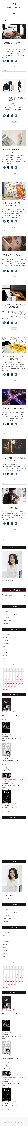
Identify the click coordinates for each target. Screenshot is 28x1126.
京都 (4, 637)
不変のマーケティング (7, 734)
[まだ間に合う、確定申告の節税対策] (14, 345)
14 (8, 679)
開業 (4, 658)
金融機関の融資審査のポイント (14, 150)
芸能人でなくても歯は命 (14, 255)
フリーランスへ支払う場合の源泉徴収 (14, 305)
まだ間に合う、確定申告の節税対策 (14, 357)
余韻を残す (14, 507)
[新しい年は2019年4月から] (14, 397)
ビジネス (5, 634)
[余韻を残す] (14, 496)
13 (5, 679)
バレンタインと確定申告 (9, 620)
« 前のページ (5, 539)
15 (11, 679)
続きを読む (14, 66)
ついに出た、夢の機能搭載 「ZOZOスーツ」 (15, 98)
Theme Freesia (20, 1122)
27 (5, 686)
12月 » (7, 689)
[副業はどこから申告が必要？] (14, 31)
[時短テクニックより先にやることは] (14, 446)
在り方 (4, 640)
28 (8, 686)
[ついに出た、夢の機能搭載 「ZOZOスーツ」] (14, 86)
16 (14, 679)
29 (11, 686)
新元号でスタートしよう (9, 623)
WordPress (16, 1124)
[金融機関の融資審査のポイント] (14, 138)
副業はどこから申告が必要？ (14, 44)
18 (20, 679)
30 (14, 686)
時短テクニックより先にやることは (14, 459)
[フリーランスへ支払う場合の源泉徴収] (14, 293)
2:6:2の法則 (5, 611)
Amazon (4, 718)
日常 (4, 646)
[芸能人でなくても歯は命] (14, 243)
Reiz (14, 3)
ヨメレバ (10, 714)
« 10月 (3, 689)
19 (23, 679)
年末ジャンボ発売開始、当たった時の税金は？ (14, 204)
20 (5, 683)
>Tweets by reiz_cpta (7, 822)
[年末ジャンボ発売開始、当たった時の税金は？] (14, 191)
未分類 (4, 649)
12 (23, 676)
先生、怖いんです (7, 617)
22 (11, 683)
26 (23, 683)
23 (14, 683)
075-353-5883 (7, 600)
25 (20, 683)
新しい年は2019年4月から (14, 408)
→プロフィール (6, 584)
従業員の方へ (6, 643)
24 (17, 683)
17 (17, 679)
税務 (4, 652)
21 (8, 683)
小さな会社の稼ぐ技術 (7, 757)
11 (20, 676)
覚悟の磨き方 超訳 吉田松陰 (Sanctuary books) (13, 712)
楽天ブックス (5, 720)
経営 (4, 655)
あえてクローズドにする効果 (10, 614)
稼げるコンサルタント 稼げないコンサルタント (13, 803)
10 (17, 676)
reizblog (4, 70)
